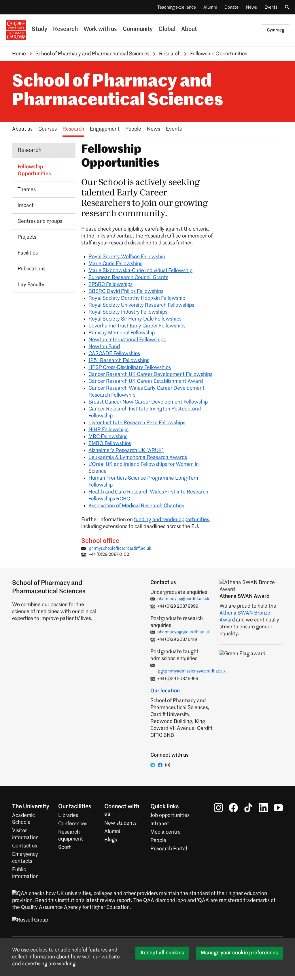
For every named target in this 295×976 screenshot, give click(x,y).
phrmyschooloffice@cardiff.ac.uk (120, 548)
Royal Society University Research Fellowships (141, 305)
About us (22, 129)
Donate (231, 7)
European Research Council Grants (128, 277)
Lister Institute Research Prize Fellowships (136, 422)
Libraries (68, 815)
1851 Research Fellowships (118, 360)
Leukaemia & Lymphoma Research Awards (137, 457)
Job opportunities (170, 815)
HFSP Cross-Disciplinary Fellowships (129, 367)
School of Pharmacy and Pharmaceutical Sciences (92, 53)
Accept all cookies (162, 953)
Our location (165, 691)
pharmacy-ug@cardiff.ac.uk (183, 599)
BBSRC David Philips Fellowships (125, 291)
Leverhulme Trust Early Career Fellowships (137, 326)
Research (65, 29)
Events (270, 7)
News (251, 7)
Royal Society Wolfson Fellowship (126, 256)
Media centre (165, 832)
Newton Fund (104, 346)
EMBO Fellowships (109, 443)
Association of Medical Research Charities (136, 505)
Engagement (105, 129)
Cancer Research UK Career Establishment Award (145, 381)
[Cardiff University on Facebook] (233, 807)
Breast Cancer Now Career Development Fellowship (148, 402)
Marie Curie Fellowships (115, 263)
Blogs (110, 840)
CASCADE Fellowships (114, 353)
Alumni (210, 7)
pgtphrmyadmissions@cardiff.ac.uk (192, 671)
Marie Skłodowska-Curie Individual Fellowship (140, 270)
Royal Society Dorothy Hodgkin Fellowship (136, 298)
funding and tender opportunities (171, 519)
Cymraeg (275, 30)
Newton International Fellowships (127, 339)
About (189, 29)
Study (39, 29)
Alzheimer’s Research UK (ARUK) (126, 450)
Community (138, 29)
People (133, 129)
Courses (47, 129)
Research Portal (168, 848)
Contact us (24, 846)
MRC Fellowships (107, 436)
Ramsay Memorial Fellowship (121, 333)
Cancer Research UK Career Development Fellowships (150, 374)
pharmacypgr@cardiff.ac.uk (183, 632)
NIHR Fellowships (108, 429)
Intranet (159, 823)
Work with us (100, 29)
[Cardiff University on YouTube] (278, 807)
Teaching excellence (176, 7)
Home (19, 53)
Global (166, 29)
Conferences (72, 823)
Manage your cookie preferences (239, 953)
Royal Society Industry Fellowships (127, 312)
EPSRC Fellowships (110, 284)
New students (120, 823)
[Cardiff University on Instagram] (218, 807)
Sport (64, 847)
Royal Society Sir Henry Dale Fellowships (134, 319)
